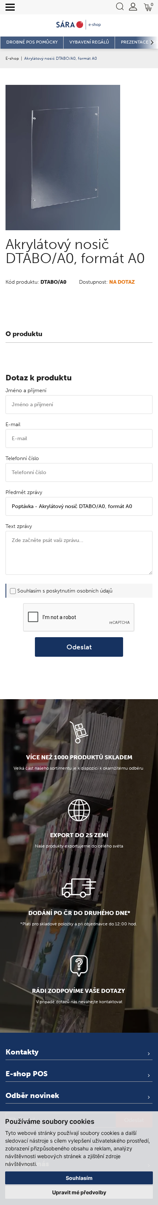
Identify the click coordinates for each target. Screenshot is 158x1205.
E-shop (12, 58)
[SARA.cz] (79, 24)
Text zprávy (19, 526)
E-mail (13, 424)
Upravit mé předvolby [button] (79, 1192)
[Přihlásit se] (133, 7)
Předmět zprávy (24, 492)
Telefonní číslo (22, 458)
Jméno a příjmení (26, 390)
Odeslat (79, 647)
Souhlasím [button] (79, 1178)
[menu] (10, 7)
